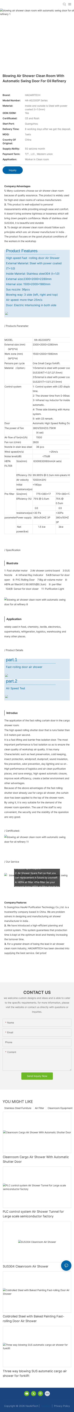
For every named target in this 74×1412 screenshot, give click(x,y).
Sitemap (45, 1405)
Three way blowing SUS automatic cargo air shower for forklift (35, 1373)
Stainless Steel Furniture (17, 1108)
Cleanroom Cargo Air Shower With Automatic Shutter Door (36, 1159)
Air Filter (39, 1108)
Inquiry (13, 170)
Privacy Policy (61, 1405)
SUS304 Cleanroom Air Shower (25, 1266)
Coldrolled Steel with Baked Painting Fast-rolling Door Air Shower (33, 1318)
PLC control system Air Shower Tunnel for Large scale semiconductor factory (33, 1214)
